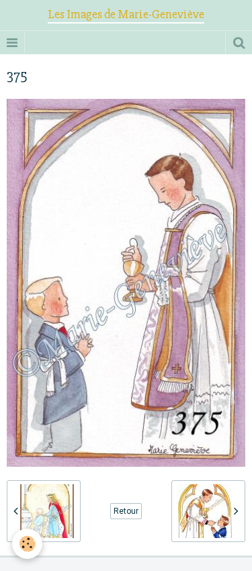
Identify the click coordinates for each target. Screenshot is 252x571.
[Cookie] (27, 544)
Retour (126, 511)
